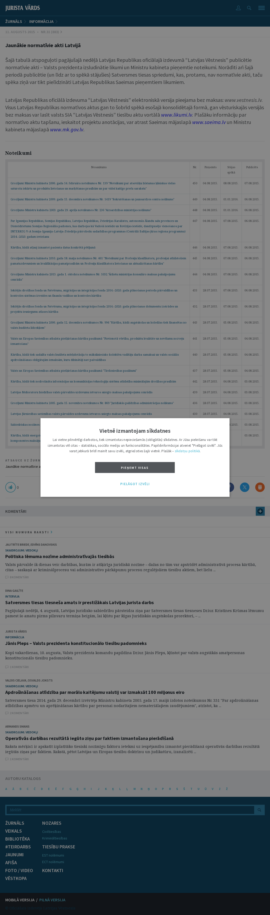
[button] (135, 484)
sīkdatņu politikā (187, 451)
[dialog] (135, 457)
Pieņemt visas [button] (135, 468)
